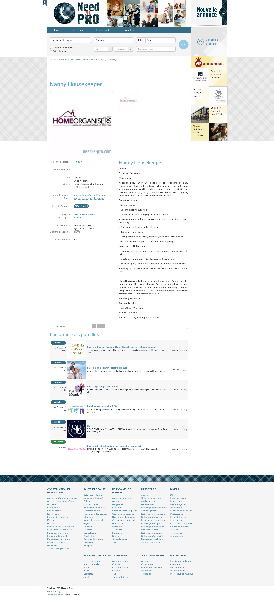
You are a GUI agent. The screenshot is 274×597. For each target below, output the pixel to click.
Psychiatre (88, 536)
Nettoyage (148, 489)
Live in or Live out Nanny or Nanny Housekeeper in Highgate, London (121, 347)
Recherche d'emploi (63, 47)
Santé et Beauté (94, 489)
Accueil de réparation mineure (62, 498)
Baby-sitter (117, 504)
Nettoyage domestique (152, 526)
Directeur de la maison (123, 517)
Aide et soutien (104, 30)
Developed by (53, 594)
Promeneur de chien (151, 567)
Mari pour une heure (57, 533)
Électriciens (53, 514)
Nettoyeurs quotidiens (152, 539)
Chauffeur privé (120, 567)
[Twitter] (99, 326)
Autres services (120, 561)
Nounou (78, 217)
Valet (114, 542)
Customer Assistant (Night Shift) (217, 110)
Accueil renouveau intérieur (61, 501)
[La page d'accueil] (77, 13)
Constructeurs (54, 510)
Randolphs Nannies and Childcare (217, 74)
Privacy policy (53, 591)
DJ (171, 495)
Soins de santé (119, 539)
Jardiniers (117, 529)
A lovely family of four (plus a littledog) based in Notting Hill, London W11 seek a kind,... (127, 371)
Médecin (87, 529)
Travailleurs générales (58, 548)
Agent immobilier (91, 564)
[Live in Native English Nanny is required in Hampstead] (76, 449)
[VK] (103, 326)
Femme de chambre (57, 517)
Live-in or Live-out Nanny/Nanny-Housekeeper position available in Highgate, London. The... (127, 351)
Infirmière (88, 517)
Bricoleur (51, 504)
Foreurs (51, 520)
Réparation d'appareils (181, 523)
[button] (44, 1)
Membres (77, 30)
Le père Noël (176, 501)
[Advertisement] (209, 190)
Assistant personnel (122, 498)
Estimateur (88, 573)
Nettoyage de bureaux (152, 517)
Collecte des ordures (151, 498)
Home (56, 30)
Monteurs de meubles (58, 536)
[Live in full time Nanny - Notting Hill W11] (76, 369)
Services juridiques (97, 555)
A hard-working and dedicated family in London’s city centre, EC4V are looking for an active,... (126, 410)
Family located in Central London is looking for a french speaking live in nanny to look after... (126, 391)
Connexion (212, 39)
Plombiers (52, 545)
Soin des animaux (152, 555)
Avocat (86, 570)
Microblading (89, 533)
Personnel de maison (84, 214)
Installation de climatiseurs (60, 526)
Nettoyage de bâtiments (153, 514)
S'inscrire (211, 43)
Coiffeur (87, 501)
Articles (129, 30)
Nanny (184, 350)
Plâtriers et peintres (57, 542)
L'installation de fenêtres (59, 529)
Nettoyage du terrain (151, 533)
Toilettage (146, 573)
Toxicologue (89, 542)
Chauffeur (117, 507)
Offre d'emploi (60, 51)
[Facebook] (94, 326)
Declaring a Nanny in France (198, 92)
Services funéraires (179, 526)
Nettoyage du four (150, 529)
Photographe (176, 514)
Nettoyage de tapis (150, 523)
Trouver (183, 44)
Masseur (87, 526)
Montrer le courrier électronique (89, 198)
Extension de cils (91, 510)
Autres (115, 501)
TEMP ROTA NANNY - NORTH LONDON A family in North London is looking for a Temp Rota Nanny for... (127, 430)
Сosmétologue (90, 504)
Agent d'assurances (93, 561)
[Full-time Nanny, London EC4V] (76, 409)
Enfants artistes (178, 498)
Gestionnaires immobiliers (125, 520)
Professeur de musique (181, 573)
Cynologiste (147, 564)
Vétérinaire (146, 570)
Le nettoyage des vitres (153, 520)
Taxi (114, 573)
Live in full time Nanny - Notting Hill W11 (107, 368)
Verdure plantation (150, 542)
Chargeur (117, 564)
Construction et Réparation (58, 491)
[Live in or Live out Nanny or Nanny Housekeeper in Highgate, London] (76, 350)
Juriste (86, 577)
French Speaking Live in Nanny (102, 386)
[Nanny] (76, 429)
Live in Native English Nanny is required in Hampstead (114, 446)
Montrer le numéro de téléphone (90, 195)
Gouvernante (118, 523)
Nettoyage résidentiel (152, 536)
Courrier (116, 570)
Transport (119, 555)
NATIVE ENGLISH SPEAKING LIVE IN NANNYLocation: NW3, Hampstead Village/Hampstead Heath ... (122, 450)
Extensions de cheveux (95, 507)
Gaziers (51, 523)
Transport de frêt (120, 577)
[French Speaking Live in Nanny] (76, 389)
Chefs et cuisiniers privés (124, 510)
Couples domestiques (123, 514)
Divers (174, 489)
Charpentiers (53, 507)
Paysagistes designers (58, 539)
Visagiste (87, 545)
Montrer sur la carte (86, 187)
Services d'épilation (93, 539)
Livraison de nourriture (181, 510)
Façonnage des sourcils (95, 514)
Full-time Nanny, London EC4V (102, 406)
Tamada (174, 529)
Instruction (178, 555)
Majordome (118, 533)
